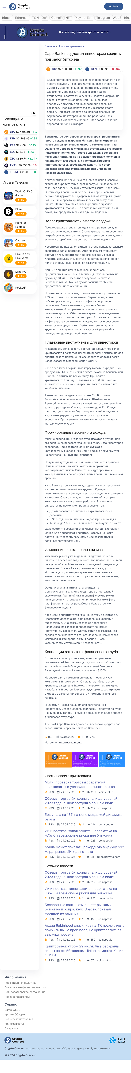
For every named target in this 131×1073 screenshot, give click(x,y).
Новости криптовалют (72, 46)
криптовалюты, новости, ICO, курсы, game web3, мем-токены (69, 1048)
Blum (18, 209)
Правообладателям (17, 996)
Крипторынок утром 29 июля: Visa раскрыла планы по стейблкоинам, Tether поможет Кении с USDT (84, 950)
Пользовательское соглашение (24, 992)
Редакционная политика (20, 982)
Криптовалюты (14, 1023)
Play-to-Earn (84, 18)
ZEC (12, 158)
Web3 (117, 18)
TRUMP (14, 172)
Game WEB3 (12, 1009)
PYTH (14, 165)
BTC (12, 131)
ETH (12, 138)
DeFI (45, 18)
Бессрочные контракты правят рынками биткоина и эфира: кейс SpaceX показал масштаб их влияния (78, 909)
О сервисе (11, 1028)
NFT (69, 18)
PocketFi (20, 287)
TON (35, 18)
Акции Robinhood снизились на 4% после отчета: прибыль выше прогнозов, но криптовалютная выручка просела (85, 930)
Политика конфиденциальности (25, 987)
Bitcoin (7, 18)
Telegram (103, 18)
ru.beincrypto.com (70, 742)
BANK (95, 69)
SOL (12, 151)
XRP (12, 145)
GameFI (57, 18)
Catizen (20, 240)
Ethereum (22, 18)
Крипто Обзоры (14, 1014)
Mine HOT (21, 271)
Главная (50, 46)
